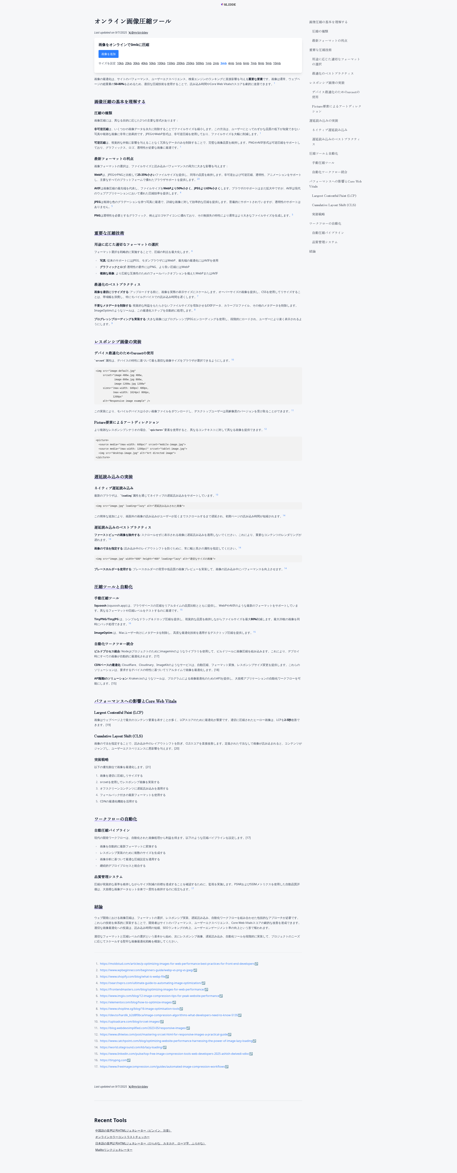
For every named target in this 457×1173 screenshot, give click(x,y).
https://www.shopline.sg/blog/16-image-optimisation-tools (139, 1009)
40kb (144, 63)
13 (217, 494)
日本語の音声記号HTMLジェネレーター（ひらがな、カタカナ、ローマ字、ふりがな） (150, 1143)
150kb (171, 63)
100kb (161, 63)
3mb (223, 63)
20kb (128, 63)
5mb (239, 63)
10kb (120, 63)
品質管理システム (325, 242)
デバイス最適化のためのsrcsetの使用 (336, 94)
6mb (246, 63)
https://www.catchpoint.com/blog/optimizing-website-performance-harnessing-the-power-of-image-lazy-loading (176, 1041)
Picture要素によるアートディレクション (336, 108)
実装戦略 (318, 214)
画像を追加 (108, 54)
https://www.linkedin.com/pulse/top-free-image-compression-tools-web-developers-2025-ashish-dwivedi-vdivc (174, 1054)
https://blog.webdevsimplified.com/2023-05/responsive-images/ (143, 1028)
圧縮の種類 (320, 31)
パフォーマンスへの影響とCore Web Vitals (335, 183)
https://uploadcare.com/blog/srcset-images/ (130, 1021)
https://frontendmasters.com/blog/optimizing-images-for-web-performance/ (152, 989)
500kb (200, 63)
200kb (181, 63)
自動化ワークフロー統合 (329, 172)
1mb (208, 63)
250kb (190, 63)
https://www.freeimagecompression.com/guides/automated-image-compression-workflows (162, 1067)
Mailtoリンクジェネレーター (113, 1150)
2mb (216, 63)
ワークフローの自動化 (325, 223)
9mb (269, 63)
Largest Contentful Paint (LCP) (334, 195)
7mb (254, 63)
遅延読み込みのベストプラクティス (336, 141)
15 (181, 609)
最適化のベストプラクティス (333, 73)
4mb (231, 63)
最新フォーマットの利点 (329, 40)
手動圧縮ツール (323, 162)
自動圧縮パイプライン (328, 232)
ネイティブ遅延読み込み (329, 129)
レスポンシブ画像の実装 (327, 82)
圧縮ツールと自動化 (323, 153)
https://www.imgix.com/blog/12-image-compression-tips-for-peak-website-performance (159, 996)
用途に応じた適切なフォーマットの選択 (336, 61)
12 (265, 428)
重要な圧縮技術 (320, 49)
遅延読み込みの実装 (323, 120)
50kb (152, 63)
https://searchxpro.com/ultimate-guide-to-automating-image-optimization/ (151, 983)
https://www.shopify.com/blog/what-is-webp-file (132, 976)
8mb (261, 63)
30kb (136, 63)
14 (284, 515)
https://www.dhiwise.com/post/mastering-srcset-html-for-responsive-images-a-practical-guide (164, 1034)
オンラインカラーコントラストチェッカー (122, 1137)
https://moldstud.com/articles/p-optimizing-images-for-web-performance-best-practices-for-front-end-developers (177, 964)
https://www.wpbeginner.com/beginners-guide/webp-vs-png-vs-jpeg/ (147, 970)
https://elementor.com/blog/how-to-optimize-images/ (136, 1002)
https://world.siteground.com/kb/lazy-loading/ (131, 1047)
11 (292, 410)
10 (232, 359)
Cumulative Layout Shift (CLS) (334, 204)
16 (130, 623)
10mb (277, 63)
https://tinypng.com (113, 1060)
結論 (312, 251)
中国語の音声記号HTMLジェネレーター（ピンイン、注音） (133, 1130)
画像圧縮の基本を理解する (328, 21)
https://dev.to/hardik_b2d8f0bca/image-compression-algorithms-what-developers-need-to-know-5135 (169, 1015)
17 (192, 888)
